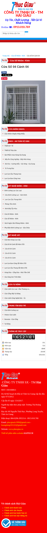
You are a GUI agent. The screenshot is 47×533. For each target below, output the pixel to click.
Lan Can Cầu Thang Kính (13, 200)
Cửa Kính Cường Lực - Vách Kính (16, 195)
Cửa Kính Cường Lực (12, 310)
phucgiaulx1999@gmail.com (18, 422)
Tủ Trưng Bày (9, 168)
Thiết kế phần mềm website (12, 433)
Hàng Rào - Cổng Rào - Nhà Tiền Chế (17, 272)
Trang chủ (6, 56)
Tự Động (7, 324)
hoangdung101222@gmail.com (13, 425)
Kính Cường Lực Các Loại (13, 191)
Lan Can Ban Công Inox (12, 179)
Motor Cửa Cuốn (10, 315)
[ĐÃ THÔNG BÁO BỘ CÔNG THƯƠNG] (13, 523)
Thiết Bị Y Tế (9, 146)
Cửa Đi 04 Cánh (10, 249)
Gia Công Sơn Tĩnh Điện (13, 277)
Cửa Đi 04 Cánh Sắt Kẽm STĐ (14, 244)
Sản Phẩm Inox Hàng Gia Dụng (15, 155)
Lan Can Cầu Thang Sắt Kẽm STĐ (16, 268)
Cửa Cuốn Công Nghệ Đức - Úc (15, 298)
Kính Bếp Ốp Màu (11, 209)
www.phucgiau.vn (16, 429)
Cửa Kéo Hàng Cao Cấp (12, 240)
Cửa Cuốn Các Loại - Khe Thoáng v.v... (17, 289)
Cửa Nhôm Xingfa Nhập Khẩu (15, 134)
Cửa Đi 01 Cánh (10, 258)
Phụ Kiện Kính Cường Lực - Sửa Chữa (17, 228)
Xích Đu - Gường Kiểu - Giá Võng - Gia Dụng (20, 164)
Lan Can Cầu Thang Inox (13, 174)
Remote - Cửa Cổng (11, 319)
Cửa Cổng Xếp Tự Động (12, 294)
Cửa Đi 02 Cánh (10, 253)
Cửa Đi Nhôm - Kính (11, 214)
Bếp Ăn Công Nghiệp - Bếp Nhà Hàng (18, 159)
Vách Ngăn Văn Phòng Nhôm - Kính (17, 223)
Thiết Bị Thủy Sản (11, 150)
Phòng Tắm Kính (10, 204)
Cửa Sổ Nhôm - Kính (18, 56)
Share (4, 72)
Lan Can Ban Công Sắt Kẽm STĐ (15, 263)
